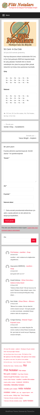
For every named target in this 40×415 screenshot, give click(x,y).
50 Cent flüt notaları (18, 113)
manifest (18, 379)
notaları (7, 392)
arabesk (18, 349)
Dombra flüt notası (9, 366)
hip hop (6, 116)
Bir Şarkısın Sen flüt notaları (12, 357)
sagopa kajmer (26, 392)
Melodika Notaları (17, 385)
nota (20, 388)
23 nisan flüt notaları (9, 349)
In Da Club (12, 116)
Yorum (6, 158)
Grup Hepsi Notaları (23, 374)
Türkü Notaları (25, 395)
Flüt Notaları (30, 113)
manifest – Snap (25, 252)
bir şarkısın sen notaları (22, 359)
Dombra (29, 362)
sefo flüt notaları (8, 395)
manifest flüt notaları (28, 379)
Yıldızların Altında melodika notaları (13, 398)
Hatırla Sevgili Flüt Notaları (12, 377)
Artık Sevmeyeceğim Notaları (12, 351)
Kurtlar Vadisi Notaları (9, 379)
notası (13, 392)
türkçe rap (16, 395)
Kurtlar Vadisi (24, 377)
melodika (7, 385)
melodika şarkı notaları (10, 389)
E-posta (7, 194)
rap (20, 392)
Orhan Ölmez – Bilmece (26, 301)
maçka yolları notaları (9, 382)
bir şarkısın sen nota (9, 359)
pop (18, 392)
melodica (26, 382)
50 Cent (8, 113)
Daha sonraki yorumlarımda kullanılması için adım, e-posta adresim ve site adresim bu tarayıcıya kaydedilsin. (19, 213)
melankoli (19, 382)
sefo (32, 392)
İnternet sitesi (8, 202)
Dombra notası (18, 366)
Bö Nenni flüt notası (8, 362)
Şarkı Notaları (28, 401)
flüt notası (22, 370)
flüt (25, 113)
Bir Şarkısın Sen (26, 354)
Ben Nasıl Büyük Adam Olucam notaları (12, 354)
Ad (5, 186)
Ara (5, 237)
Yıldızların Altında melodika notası (13, 401)
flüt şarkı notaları (10, 374)
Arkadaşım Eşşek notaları (28, 349)
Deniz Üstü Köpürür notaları (19, 362)
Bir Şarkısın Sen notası (28, 357)
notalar (27, 388)
